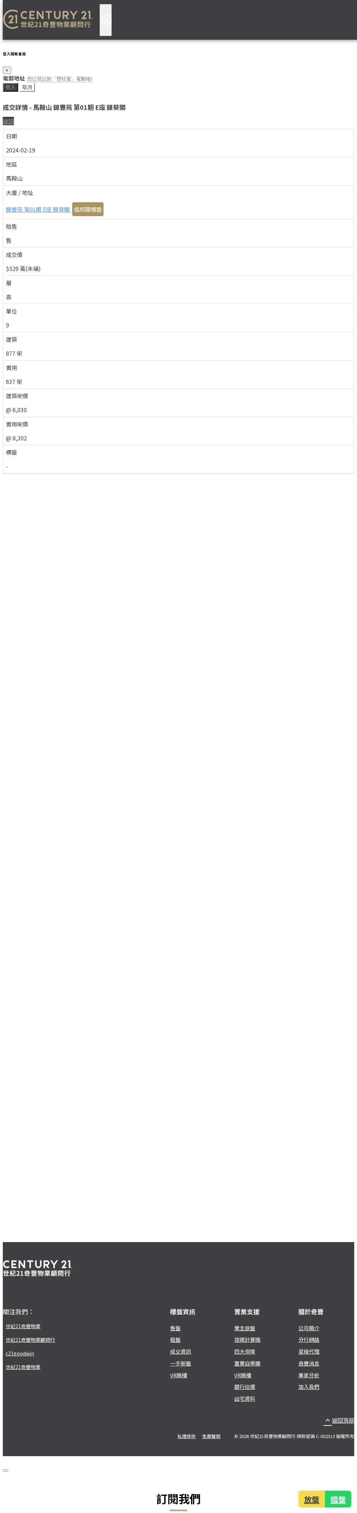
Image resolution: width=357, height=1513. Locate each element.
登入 (10, 87)
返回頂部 (339, 1420)
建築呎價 (17, 396)
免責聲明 (211, 1436)
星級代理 (308, 1351)
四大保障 (244, 1351)
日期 (11, 136)
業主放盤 (244, 1328)
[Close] (5, 1470)
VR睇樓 (178, 1375)
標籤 (11, 452)
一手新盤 (180, 1363)
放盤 (312, 1499)
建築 (11, 339)
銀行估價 (244, 1386)
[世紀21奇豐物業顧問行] (48, 20)
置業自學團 (247, 1363)
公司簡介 (308, 1328)
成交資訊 (180, 1351)
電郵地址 (14, 78)
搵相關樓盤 (88, 209)
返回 (8, 121)
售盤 (175, 1328)
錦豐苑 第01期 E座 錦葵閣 (38, 209)
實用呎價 (17, 424)
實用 (11, 367)
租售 (11, 226)
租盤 (175, 1339)
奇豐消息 (308, 1363)
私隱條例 (186, 1436)
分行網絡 (308, 1339)
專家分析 (308, 1375)
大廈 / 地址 (19, 192)
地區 (11, 164)
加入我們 (308, 1386)
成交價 (14, 254)
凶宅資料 (244, 1398)
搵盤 (337, 1499)
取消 (27, 87)
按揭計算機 (247, 1339)
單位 (11, 311)
